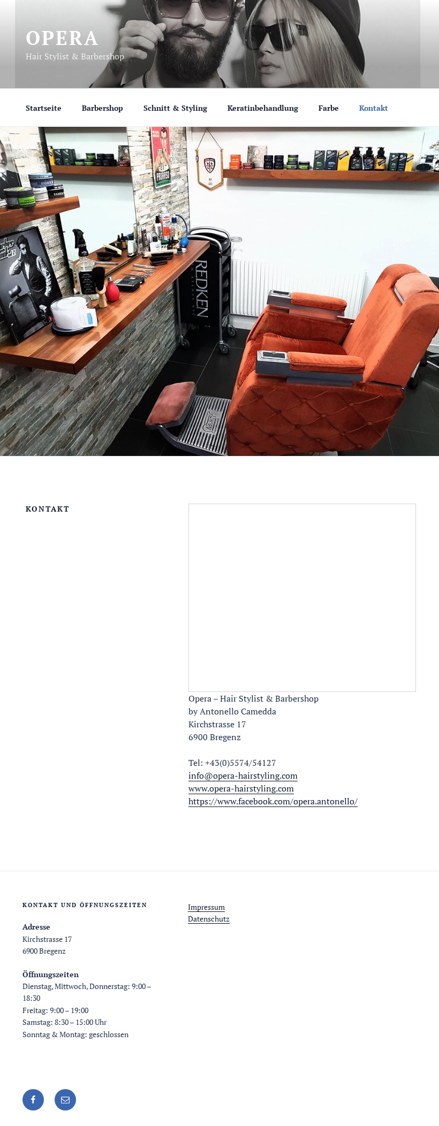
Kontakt (373, 108)
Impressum (206, 907)
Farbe (329, 108)
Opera (62, 37)
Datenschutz (209, 919)
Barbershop (102, 108)
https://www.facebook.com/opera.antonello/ (273, 801)
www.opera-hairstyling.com (241, 788)
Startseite (44, 108)
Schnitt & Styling (175, 108)
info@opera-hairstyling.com (243, 775)
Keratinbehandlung (263, 108)
